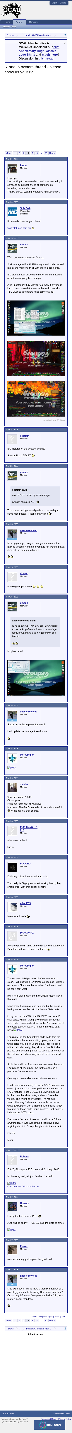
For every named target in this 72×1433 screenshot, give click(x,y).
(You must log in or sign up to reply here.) (49, 1316)
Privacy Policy (64, 1419)
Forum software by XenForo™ (14, 1419)
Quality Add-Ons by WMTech (15, 1421)
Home (7, 22)
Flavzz (24, 1246)
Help (68, 1414)
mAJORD (25, 863)
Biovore (24, 1203)
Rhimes (24, 1156)
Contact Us (58, 1414)
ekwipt (24, 573)
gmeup (24, 244)
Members (33, 22)
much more (50, 54)
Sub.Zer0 (25, 208)
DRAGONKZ (27, 932)
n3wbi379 (25, 903)
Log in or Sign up (59, 3)
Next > (52, 153)
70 (46, 153)
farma (23, 165)
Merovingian (27, 754)
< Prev (8, 153)
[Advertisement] (36, 112)
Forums (19, 22)
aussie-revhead (28, 530)
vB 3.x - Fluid (8, 1414)
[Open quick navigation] (65, 35)
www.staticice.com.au (19, 228)
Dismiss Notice (64, 43)
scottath (24, 435)
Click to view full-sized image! (23, 1186)
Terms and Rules (48, 1419)
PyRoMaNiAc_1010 (28, 829)
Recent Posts (9, 27)
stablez (24, 784)
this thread (46, 58)
